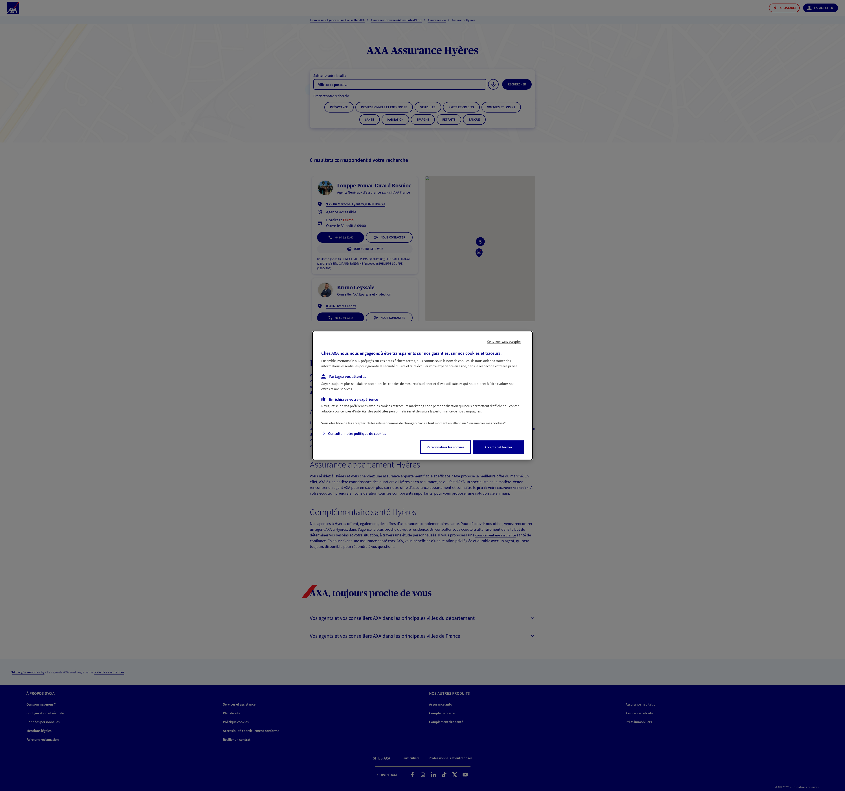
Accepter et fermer (498, 447)
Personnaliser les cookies (445, 447)
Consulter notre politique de (357, 433)
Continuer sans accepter (504, 341)
